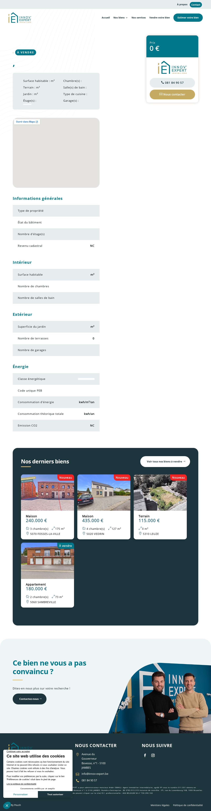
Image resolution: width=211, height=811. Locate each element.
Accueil (106, 17)
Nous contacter (172, 94)
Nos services (139, 17)
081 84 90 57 (172, 83)
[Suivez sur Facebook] (145, 755)
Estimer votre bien (188, 17)
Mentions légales (160, 805)
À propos (182, 4)
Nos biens (119, 17)
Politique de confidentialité (188, 805)
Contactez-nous (29, 698)
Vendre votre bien (159, 17)
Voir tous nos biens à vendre (164, 461)
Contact (195, 4)
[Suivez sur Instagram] (153, 755)
